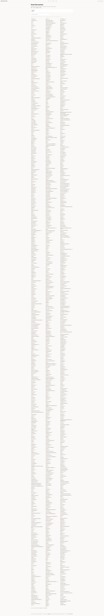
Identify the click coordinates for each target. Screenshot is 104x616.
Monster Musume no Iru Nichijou (50, 364)
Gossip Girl (32, 583)
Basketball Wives (33, 170)
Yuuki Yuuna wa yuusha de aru (64, 591)
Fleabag (32, 494)
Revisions (47, 603)
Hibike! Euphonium (48, 63)
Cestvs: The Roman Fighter (35, 267)
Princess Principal (48, 546)
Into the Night (48, 126)
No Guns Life (47, 429)
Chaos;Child (32, 268)
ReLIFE (47, 596)
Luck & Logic (47, 268)
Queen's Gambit (48, 566)
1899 (32, 21)
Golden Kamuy (33, 581)
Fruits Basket (33, 519)
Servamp (61, 93)
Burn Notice (33, 253)
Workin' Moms (62, 557)
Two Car (61, 477)
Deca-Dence (33, 366)
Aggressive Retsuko (34, 52)
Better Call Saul (33, 187)
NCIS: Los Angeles (48, 401)
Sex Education (62, 102)
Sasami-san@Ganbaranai (63, 64)
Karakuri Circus (48, 176)
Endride (32, 441)
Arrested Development (34, 113)
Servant (61, 94)
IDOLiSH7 (47, 107)
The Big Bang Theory (63, 265)
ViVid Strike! (62, 511)
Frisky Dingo (33, 515)
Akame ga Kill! (33, 67)
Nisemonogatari (48, 428)
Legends (47, 229)
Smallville (61, 142)
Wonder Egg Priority (63, 552)
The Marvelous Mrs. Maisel (64, 334)
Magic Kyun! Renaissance (49, 287)
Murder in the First (48, 374)
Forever (32, 500)
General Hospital (33, 550)
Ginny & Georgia (33, 561)
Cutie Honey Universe (34, 326)
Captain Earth (33, 260)
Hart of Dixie (47, 39)
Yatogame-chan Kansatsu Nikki (64, 569)
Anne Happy (33, 101)
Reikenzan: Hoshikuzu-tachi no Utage (51, 593)
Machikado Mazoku (48, 276)
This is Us (61, 412)
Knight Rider (47, 204)
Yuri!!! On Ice (62, 590)
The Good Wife (62, 304)
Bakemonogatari (33, 153)
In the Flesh (47, 117)
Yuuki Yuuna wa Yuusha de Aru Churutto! (66, 592)
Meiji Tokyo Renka (48, 328)
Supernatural (62, 218)
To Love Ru (61, 423)
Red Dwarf (47, 589)
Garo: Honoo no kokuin (34, 541)
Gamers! (32, 538)
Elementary (32, 437)
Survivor (61, 221)
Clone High (32, 290)
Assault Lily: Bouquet (34, 124)
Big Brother (32, 191)
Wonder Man (62, 553)
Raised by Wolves (48, 570)
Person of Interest (48, 512)
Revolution (47, 604)
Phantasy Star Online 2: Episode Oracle (51, 516)
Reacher (47, 582)
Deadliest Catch (33, 360)
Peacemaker (47, 501)
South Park (61, 157)
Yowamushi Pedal (62, 583)
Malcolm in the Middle (49, 298)
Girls (31, 564)
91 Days (32, 36)
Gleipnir (32, 572)
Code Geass (32, 292)
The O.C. (61, 351)
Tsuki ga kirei (62, 465)
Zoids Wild (61, 603)
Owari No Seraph (48, 483)
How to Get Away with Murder (50, 96)
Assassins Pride (33, 123)
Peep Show (47, 505)
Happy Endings (48, 35)
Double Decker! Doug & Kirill (35, 410)
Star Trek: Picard (62, 182)
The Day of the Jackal (63, 283)
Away (32, 134)
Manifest (47, 305)
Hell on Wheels (48, 55)
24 (31, 28)
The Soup (61, 381)
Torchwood (61, 442)
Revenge (47, 600)
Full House (32, 521)
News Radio (47, 414)
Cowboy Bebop (33, 317)
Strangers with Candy (63, 202)
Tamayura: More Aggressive (64, 235)
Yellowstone (62, 572)
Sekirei (61, 86)
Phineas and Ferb (48, 520)
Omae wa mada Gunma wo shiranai (51, 452)
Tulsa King (61, 472)
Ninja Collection (48, 421)
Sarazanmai (61, 63)
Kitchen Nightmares (48, 202)
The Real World (62, 366)
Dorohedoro (33, 408)
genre (37, 7)
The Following (62, 292)
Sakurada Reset (62, 52)
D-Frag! (32, 329)
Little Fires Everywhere (49, 240)
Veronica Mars (62, 504)
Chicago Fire (33, 273)
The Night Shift (62, 350)
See (60, 79)
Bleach (32, 211)
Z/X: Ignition (62, 598)
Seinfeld (61, 82)
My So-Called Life (48, 383)
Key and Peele (48, 192)
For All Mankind (33, 499)
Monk (46, 362)
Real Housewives (48, 584)
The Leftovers (62, 327)
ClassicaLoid (33, 284)
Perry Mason (47, 510)
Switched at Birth (62, 225)
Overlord (47, 482)
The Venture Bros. (62, 395)
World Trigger (62, 558)
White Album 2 (62, 537)
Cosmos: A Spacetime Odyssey (35, 311)
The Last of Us (62, 322)
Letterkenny (47, 233)
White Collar (62, 538)
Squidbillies (61, 171)
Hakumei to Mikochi (48, 24)
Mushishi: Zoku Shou (49, 379)
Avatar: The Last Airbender (35, 130)
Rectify (47, 588)
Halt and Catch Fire (48, 25)
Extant (32, 457)
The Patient (61, 358)
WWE (61, 560)
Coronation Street (33, 310)
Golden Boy (32, 580)
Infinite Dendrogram (48, 122)
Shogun (61, 121)
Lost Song (47, 253)
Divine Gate (32, 397)
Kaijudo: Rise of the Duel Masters (50, 168)
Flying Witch (33, 498)
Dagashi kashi (33, 333)
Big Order (32, 195)
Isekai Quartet (48, 139)
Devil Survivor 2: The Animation (35, 379)
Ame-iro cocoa (33, 85)
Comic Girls (32, 299)
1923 (32, 24)
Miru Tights (47, 343)
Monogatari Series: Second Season (50, 363)
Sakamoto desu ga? (63, 47)
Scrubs (61, 76)
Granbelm (32, 587)
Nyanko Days (47, 441)
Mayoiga (47, 324)
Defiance (32, 367)
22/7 (32, 27)
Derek (32, 375)
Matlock (47, 321)
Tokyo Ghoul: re (62, 431)
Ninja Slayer (47, 422)
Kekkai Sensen (48, 183)
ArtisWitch (32, 119)
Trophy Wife (62, 457)
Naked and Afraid (48, 389)
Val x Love (61, 497)
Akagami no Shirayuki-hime (35, 66)
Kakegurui (47, 169)
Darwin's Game (33, 356)
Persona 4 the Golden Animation (50, 513)
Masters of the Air (48, 320)
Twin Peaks (61, 474)
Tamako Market (62, 234)
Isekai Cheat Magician (49, 136)
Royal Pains (61, 35)
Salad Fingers (62, 56)
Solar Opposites (62, 148)
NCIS (46, 400)
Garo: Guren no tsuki (34, 539)
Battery (32, 173)
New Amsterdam (48, 410)
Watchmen (61, 527)
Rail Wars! (47, 569)
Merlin (47, 329)
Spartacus (61, 164)
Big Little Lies (33, 192)
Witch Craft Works (62, 546)
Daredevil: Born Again (34, 349)
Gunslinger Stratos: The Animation (36, 599)
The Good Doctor (62, 302)
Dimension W (33, 391)
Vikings (61, 507)
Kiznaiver (47, 203)
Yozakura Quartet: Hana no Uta (64, 584)
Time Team (61, 418)
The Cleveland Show (63, 276)
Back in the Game (33, 147)
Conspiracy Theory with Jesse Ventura (36, 303)
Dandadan (32, 345)
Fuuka (32, 530)
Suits (61, 211)
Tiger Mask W (62, 415)
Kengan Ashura (48, 187)
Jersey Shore (47, 149)
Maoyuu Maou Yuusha (49, 306)
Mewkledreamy (48, 332)
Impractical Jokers (48, 114)
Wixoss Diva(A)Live (63, 549)
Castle (32, 264)
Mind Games (47, 339)
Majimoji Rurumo (48, 291)
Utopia (61, 496)
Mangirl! (47, 301)
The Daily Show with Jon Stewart (64, 281)
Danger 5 (32, 347)
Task (60, 238)
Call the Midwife (33, 257)
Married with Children (49, 310)
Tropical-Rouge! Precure (63, 458)
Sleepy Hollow (62, 137)
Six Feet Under (62, 133)
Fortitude (32, 502)
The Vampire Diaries (63, 393)
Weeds (61, 531)
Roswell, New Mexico (63, 33)
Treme (61, 451)
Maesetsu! (47, 284)
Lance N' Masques (48, 219)
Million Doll (47, 337)
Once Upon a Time (48, 455)
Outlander (47, 481)
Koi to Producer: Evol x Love (50, 207)
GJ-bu (32, 568)
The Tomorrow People (63, 388)
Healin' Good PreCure (49, 48)
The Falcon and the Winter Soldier (65, 288)
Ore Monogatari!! (48, 471)
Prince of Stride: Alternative (49, 544)
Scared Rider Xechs (63, 68)
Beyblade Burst (33, 189)
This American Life (62, 411)
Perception (47, 508)
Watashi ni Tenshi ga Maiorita (64, 526)
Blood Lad (32, 214)
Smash (61, 144)
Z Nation (61, 595)
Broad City (32, 242)
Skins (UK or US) (62, 136)
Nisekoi (47, 426)
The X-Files (61, 408)
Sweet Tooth (62, 223)
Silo (60, 130)
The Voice (61, 396)
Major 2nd (47, 294)
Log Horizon (47, 242)
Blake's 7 (32, 208)
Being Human (33, 181)
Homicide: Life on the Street (49, 81)
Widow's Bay (62, 542)
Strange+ (61, 199)
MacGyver (47, 275)
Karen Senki (47, 177)
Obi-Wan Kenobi (48, 444)
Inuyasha (47, 129)
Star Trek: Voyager (62, 187)
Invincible (47, 133)
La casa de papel (48, 218)
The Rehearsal (62, 368)
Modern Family (48, 356)
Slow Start (61, 141)
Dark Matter (33, 353)
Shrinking (61, 126)
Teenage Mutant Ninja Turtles (64, 243)
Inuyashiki (47, 130)
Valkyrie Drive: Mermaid (63, 499)
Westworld (61, 533)
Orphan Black (48, 475)
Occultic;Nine (47, 445)
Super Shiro (61, 215)
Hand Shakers (48, 29)
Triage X (61, 453)
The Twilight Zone (62, 389)
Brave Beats (33, 233)
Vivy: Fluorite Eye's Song (63, 514)
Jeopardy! (47, 146)
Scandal (61, 67)
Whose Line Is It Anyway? (63, 541)
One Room (47, 460)
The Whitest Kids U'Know (63, 403)
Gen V (32, 549)
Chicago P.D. (33, 275)
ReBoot (47, 586)
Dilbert (32, 390)
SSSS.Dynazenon (62, 172)
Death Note (32, 363)
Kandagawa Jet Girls (48, 172)
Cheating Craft (33, 272)
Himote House (48, 72)
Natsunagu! (47, 398)
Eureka (32, 451)
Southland (61, 159)
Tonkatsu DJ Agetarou (63, 436)
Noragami (47, 436)
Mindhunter (47, 340)
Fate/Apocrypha (33, 479)
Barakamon (32, 165)
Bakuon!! (32, 157)
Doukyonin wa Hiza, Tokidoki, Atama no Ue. (37, 412)
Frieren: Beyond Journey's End (35, 513)
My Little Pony (48, 381)
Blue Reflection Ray (34, 218)
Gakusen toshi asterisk (34, 534)
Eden (32, 434)
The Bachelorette (62, 262)
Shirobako (61, 117)
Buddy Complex (33, 248)
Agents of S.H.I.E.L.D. (34, 51)
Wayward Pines (62, 529)
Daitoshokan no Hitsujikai (34, 336)
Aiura (32, 63)
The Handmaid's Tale (63, 310)
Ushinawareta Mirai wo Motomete (65, 493)
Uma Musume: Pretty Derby (64, 481)
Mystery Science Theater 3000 (50, 385)
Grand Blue (32, 588)
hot (31, 7)
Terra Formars (62, 245)
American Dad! (33, 89)
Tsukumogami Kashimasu (63, 469)
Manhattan (47, 302)
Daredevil (32, 348)
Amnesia (32, 92)
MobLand (47, 355)
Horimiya (47, 83)
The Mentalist (62, 335)
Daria (32, 351)
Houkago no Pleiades (49, 87)
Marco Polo (47, 309)
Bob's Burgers (33, 222)
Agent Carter (33, 50)
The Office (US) (62, 354)
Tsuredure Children (63, 470)
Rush (61, 40)
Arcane (32, 111)
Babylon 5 (32, 143)
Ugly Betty (61, 480)
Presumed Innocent (48, 539)
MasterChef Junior (48, 317)
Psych (46, 551)
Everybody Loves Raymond (35, 453)
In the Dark (47, 115)
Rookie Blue (62, 31)
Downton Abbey (33, 414)
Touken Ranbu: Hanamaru (64, 446)
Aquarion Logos (33, 109)
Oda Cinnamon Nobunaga (49, 447)
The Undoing (62, 392)
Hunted (47, 102)
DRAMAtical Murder (34, 421)
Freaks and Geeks (33, 506)
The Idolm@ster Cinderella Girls (64, 311)
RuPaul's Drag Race (63, 39)
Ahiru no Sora (33, 54)
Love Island (47, 259)
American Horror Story (34, 90)
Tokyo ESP (61, 428)
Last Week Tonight (48, 225)
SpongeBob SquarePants (63, 168)
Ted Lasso (61, 239)
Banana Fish (33, 158)
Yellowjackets (62, 571)
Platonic (47, 527)
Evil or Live (32, 455)
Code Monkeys (33, 294)
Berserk (32, 185)
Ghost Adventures (33, 554)
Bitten (32, 196)
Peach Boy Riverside (48, 502)
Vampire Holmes (62, 500)
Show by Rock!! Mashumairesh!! (64, 125)
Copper (32, 309)
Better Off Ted (33, 188)
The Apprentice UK (62, 258)
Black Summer (33, 206)
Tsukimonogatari (62, 466)
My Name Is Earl (48, 382)
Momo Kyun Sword (48, 359)
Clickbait (32, 287)
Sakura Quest (62, 50)
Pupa (46, 558)
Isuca (46, 142)
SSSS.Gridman (62, 174)
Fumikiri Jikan (33, 525)
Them (61, 410)
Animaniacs (32, 100)
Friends (32, 511)
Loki (46, 244)
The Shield (61, 376)
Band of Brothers (33, 161)
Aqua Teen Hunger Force (34, 108)
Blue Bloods (33, 215)
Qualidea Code (48, 562)
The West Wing (62, 399)
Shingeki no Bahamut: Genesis (64, 114)
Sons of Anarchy (62, 152)
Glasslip (32, 569)
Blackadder (32, 207)
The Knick (61, 318)
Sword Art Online (62, 226)
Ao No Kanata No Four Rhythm (35, 105)
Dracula (32, 417)
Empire (32, 440)
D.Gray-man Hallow (34, 330)
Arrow (32, 115)
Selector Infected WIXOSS (63, 87)
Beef (31, 180)
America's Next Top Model (35, 88)
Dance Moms (33, 340)
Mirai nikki (47, 341)
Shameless (61, 106)
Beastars (32, 176)
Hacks (32, 604)
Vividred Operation (63, 512)
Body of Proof (33, 223)
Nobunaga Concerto (48, 432)
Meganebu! (47, 326)
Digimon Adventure (34, 389)
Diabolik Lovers (33, 385)
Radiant (47, 567)
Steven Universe (62, 198)
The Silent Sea (62, 377)
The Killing (61, 315)
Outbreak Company (48, 479)
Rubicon (61, 36)
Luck (46, 267)
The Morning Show (63, 342)
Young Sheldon (62, 579)
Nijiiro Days (47, 418)
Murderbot (47, 375)
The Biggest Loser (62, 266)
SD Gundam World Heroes (64, 78)
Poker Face (47, 532)
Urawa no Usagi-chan (63, 491)
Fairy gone (32, 464)
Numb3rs (47, 437)
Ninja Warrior (47, 424)
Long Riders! (47, 245)
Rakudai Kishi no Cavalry (49, 573)
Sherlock (61, 110)
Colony (32, 295)
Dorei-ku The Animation (34, 406)
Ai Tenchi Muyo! (33, 58)
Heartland (47, 49)
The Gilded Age (62, 295)
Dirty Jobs (32, 393)
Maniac (47, 303)
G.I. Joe (32, 531)
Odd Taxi (47, 448)
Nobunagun (47, 433)
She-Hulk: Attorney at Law (64, 109)
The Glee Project (62, 296)
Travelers (61, 450)
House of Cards (48, 91)
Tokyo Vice (61, 435)
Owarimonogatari (48, 485)
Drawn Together (33, 422)
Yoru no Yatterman (62, 573)
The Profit (61, 365)
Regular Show (48, 592)
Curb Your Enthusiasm (34, 325)
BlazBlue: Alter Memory (34, 210)
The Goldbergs (62, 299)
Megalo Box (47, 325)
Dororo (32, 409)
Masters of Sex (48, 318)
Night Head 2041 (48, 417)
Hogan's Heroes (48, 75)
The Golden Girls (62, 300)
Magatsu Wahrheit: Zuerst (49, 286)
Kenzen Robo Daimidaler (49, 191)
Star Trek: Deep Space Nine (64, 179)
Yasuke (61, 568)
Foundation (32, 503)
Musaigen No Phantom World (50, 378)
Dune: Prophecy (33, 426)
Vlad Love (61, 515)
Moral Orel (47, 367)
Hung (46, 100)
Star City (61, 176)
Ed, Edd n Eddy (33, 433)
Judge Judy (47, 158)
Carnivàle (32, 261)
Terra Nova (61, 246)
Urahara (61, 488)
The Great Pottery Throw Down (64, 307)
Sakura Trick (62, 51)
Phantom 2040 (48, 517)
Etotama (32, 448)
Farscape (32, 476)
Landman (47, 221)
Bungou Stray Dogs (34, 250)
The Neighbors (62, 346)
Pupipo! (47, 559)
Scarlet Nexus (62, 70)
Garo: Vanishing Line (34, 542)
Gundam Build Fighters (34, 598)
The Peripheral (62, 361)
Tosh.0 (61, 443)
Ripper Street (62, 24)
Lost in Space (47, 252)
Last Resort (47, 223)
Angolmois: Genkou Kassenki (35, 97)
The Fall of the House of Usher (64, 291)
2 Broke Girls (33, 25)
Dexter (32, 383)
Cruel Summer (33, 322)
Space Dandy (62, 160)
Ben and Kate (33, 184)
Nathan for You (48, 397)
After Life (32, 47)
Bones (32, 227)
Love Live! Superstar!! (49, 263)
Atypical (32, 128)
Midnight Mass (48, 333)
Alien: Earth (32, 77)
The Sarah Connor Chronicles (64, 374)
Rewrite (47, 605)
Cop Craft (32, 306)
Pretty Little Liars (48, 540)
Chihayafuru (33, 276)
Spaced (61, 163)
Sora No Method (62, 153)
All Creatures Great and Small (35, 78)
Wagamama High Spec (63, 518)
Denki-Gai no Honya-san (34, 371)
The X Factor (62, 407)
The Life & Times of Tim (63, 330)
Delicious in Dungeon (34, 370)
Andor (32, 93)
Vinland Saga (62, 508)
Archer (32, 112)
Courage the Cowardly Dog (35, 314)
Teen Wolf (61, 242)
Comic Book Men (33, 298)
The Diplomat (62, 284)
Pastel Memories (48, 497)
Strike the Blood (62, 205)
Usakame (61, 492)
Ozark (46, 487)
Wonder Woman (62, 554)
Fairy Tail (32, 468)
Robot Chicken (62, 27)
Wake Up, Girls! (62, 522)
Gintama (32, 562)
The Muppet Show (62, 343)
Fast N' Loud (33, 477)
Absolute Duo (33, 40)
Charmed (32, 271)
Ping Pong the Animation (49, 523)
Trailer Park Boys (62, 447)
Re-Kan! (47, 577)
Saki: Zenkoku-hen (62, 48)
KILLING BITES (48, 196)
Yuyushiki (61, 594)
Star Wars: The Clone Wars (64, 191)
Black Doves (33, 200)
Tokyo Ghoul (62, 430)
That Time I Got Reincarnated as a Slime (65, 249)
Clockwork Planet (33, 288)
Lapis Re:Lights (48, 222)
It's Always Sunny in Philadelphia (50, 143)
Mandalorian (47, 299)
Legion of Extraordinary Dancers (50, 230)
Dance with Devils (33, 341)
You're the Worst (62, 576)
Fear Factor (32, 488)
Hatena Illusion (48, 44)
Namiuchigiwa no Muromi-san (50, 390)
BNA (31, 219)
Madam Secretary (48, 280)
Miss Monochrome (48, 345)
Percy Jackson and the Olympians (50, 509)
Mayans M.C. (47, 322)
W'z (60, 516)
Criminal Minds (33, 318)
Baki (31, 154)
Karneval (47, 179)
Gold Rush (32, 579)
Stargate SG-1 (62, 195)
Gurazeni (32, 600)
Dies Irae (32, 386)
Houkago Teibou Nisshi (49, 88)
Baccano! (32, 145)
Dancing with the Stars (34, 344)
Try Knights (61, 462)
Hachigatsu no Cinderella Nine (35, 603)
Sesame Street (62, 97)
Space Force (62, 161)
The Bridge (61, 272)
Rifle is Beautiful (62, 20)
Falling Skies (33, 469)
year (40, 7)
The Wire (61, 404)
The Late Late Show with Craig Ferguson (65, 325)
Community (32, 302)
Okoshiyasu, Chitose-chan (49, 451)
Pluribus (47, 531)
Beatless (32, 177)
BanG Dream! (33, 162)
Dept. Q (32, 374)
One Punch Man (48, 459)
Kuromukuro (47, 215)
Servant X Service (62, 95)
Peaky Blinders (48, 504)
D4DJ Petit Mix (33, 332)
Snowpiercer (62, 145)
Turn (61, 473)
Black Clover (33, 199)
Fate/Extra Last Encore (34, 480)
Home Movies (48, 77)
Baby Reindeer (33, 139)
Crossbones (32, 321)
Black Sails (32, 204)
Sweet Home (62, 222)
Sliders (61, 138)
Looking (47, 248)
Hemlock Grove (48, 59)
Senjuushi (61, 90)
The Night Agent (62, 349)
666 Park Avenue (33, 33)
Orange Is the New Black (49, 470)
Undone (61, 485)
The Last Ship (62, 323)
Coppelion (32, 307)
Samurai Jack (62, 60)
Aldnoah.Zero (33, 74)
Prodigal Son (47, 548)
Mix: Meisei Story (48, 351)
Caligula (32, 256)
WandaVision (62, 523)
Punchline (47, 555)
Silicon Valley (62, 129)
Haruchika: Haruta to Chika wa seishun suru (52, 40)
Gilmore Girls (33, 560)
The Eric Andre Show (63, 285)
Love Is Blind (47, 257)
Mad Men (47, 279)
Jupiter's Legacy (48, 161)
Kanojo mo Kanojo (48, 173)
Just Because (47, 164)
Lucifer (47, 265)
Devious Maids (33, 382)
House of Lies (47, 92)
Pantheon (47, 490)
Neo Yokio (47, 404)
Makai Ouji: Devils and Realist (50, 295)
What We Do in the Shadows (64, 535)
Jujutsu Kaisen (48, 160)
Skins (61, 134)
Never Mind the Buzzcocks (49, 409)
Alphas (32, 81)
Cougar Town (33, 313)
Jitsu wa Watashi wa (48, 154)
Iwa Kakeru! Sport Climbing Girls (50, 145)
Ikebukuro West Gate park (49, 111)
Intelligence (47, 125)
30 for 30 (32, 31)
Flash (32, 491)
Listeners (47, 238)
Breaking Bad (33, 237)
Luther (47, 271)
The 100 (61, 250)
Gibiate (32, 557)
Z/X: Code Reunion (62, 596)
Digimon (32, 387)
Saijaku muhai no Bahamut (64, 43)
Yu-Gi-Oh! (61, 587)
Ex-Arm (32, 456)
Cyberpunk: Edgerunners (34, 328)
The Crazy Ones (62, 277)
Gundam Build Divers (34, 596)
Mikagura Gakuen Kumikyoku (50, 336)
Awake (32, 132)
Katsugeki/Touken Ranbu (49, 180)
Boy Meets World (33, 231)
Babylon (32, 142)
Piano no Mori (48, 521)
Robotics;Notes (62, 28)
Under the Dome (62, 484)
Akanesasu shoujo (33, 69)
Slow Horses (62, 140)
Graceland (32, 585)
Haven (46, 45)
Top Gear (61, 439)
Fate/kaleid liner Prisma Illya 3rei (35, 484)
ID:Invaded (47, 106)
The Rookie (61, 372)
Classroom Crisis (33, 286)
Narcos (47, 393)
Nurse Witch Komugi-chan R (50, 440)
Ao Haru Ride (33, 104)
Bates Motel (33, 172)
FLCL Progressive (33, 492)
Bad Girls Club (33, 150)
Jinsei (46, 153)
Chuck (32, 279)
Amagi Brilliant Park (34, 82)
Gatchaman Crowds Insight (35, 545)
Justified (47, 165)
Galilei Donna (33, 535)
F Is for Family (33, 459)
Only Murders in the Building (50, 467)
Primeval (47, 543)
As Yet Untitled (33, 120)
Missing (47, 347)
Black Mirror (33, 203)
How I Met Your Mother (49, 95)
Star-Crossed (62, 194)
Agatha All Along (33, 48)
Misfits (47, 344)
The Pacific (61, 357)
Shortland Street (62, 122)
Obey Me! (47, 443)
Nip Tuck (47, 425)
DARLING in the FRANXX (34, 355)
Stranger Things (62, 201)
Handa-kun (47, 31)
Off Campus (47, 449)
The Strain (61, 384)
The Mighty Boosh (62, 339)
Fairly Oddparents (33, 463)
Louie (46, 256)
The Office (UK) (62, 353)
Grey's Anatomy (33, 592)
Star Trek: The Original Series (64, 186)
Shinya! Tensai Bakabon (63, 115)
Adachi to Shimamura (34, 43)
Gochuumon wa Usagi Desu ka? (35, 576)
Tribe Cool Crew (62, 454)
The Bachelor (62, 261)
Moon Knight (47, 366)
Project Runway (48, 550)
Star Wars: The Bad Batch (63, 190)
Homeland (47, 80)
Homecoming (48, 79)
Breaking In (32, 238)
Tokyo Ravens (62, 432)
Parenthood (47, 493)
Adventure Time (33, 44)
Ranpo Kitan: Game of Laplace (50, 574)
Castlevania (32, 265)
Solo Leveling (62, 149)
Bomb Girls (32, 226)
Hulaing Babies (48, 98)
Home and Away (48, 76)
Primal (47, 542)
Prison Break (47, 547)
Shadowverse (62, 105)
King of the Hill (48, 199)
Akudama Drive (33, 71)
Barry (32, 168)
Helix (46, 53)
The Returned (62, 370)
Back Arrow (32, 146)
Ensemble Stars (33, 444)
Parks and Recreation (49, 494)
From (32, 517)
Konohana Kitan (48, 211)
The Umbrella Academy (63, 391)
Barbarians (32, 166)
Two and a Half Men (63, 476)
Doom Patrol (33, 405)
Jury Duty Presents (48, 162)
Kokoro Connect (48, 210)
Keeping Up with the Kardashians (50, 181)
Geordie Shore (33, 553)
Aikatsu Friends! (33, 59)
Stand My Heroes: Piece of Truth (64, 175)
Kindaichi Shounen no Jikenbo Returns (51, 198)
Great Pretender (33, 591)
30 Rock (32, 32)
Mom (46, 358)
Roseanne (61, 32)
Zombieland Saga (62, 604)
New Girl (47, 413)
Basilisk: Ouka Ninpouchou (35, 169)
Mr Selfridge (47, 370)
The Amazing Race (62, 254)
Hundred (47, 99)
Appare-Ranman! (33, 107)
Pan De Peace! (48, 489)
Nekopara (47, 402)
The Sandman (62, 373)
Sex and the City (62, 101)
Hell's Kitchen (47, 56)
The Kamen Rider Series (63, 314)
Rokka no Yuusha (62, 29)
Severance (61, 98)
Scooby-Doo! (62, 75)
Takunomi (61, 231)
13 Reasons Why (33, 20)
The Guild (61, 308)
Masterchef (47, 314)
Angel (32, 96)
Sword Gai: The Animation (64, 230)
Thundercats (62, 414)
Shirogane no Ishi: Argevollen (64, 118)
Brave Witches (33, 234)
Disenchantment (33, 394)
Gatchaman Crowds (34, 543)
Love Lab (47, 260)
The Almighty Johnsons (63, 253)
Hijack (46, 69)
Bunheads (32, 252)
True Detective (62, 461)
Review (47, 601)
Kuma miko (47, 214)
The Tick (61, 387)
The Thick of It (62, 385)
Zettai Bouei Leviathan (63, 599)
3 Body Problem (33, 29)
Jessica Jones (47, 150)
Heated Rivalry (48, 51)
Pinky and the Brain (48, 524)
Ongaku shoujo (48, 463)
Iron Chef (47, 134)
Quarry (47, 565)
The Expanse (62, 287)
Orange (47, 468)
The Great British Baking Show (64, 306)
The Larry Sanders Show (63, 319)
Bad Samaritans (33, 151)
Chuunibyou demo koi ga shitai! (35, 280)
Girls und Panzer (33, 565)
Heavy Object (47, 52)
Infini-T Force (47, 121)
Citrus (32, 283)
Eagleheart (32, 429)
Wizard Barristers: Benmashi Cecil (65, 550)
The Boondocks (62, 269)
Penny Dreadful (48, 506)
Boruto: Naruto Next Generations (35, 230)
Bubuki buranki (33, 246)
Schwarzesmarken (62, 74)
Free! (32, 507)
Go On (32, 573)
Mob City (47, 352)
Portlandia (47, 536)
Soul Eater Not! (62, 156)
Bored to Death (33, 229)
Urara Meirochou (62, 489)
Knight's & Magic (48, 206)
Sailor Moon (62, 44)
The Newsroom (62, 347)
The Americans (62, 257)
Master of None (48, 313)
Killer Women (47, 195)
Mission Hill (47, 348)
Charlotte (32, 269)
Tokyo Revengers (62, 434)
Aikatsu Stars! (33, 62)
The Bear (61, 264)
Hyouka (47, 103)
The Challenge (62, 273)
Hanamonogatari (48, 27)
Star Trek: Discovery (63, 180)
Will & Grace (62, 545)
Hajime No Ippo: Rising (49, 20)
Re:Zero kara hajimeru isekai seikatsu (51, 581)
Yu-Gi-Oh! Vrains (62, 588)
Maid (46, 290)
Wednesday (61, 530)
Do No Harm (33, 398)
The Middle (61, 338)
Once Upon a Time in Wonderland (50, 456)
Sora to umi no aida (63, 155)
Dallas (32, 337)
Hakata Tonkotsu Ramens (49, 21)
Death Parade (33, 364)
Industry (47, 119)
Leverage (47, 234)
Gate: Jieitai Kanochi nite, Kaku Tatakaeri (36, 546)
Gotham (32, 584)
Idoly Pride (47, 110)
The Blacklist (62, 268)
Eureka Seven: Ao (33, 452)
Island (46, 141)
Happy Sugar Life (48, 36)
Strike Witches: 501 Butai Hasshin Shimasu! (66, 206)
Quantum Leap (48, 563)
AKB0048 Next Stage (34, 70)
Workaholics (62, 556)
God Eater (32, 577)
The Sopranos (62, 380)
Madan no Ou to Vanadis (49, 282)
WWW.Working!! (62, 561)
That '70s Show (62, 247)
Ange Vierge (33, 94)
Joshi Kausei (47, 157)
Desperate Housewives (34, 378)
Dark (32, 352)
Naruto (47, 394)
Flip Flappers (33, 496)
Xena (61, 564)
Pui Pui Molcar (48, 554)
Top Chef (61, 438)
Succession (61, 210)
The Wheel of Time (62, 400)
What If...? (61, 534)
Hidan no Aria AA (48, 64)
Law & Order (47, 226)
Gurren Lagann (33, 602)
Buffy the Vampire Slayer (34, 249)
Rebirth (47, 585)
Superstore (61, 219)
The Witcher (62, 406)
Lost (46, 249)
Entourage (32, 445)
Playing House (48, 528)
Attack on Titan (33, 127)
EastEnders (32, 432)
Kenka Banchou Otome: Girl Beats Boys (51, 188)
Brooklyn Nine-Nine (34, 245)
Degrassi (32, 368)
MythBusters (47, 386)
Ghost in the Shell (33, 556)
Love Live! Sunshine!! (49, 261)
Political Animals (48, 535)
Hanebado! (47, 32)
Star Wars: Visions (62, 193)
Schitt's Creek (62, 72)
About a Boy (33, 39)
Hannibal (47, 33)
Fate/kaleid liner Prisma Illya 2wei (36, 483)
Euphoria (32, 449)
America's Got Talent (34, 86)
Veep (61, 503)
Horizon (47, 84)
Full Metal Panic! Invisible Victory (35, 522)
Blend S (32, 212)
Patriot (47, 498)
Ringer (61, 21)
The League (61, 326)
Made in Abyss (48, 283)
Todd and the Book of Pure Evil (64, 424)
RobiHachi (61, 25)
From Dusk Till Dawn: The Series (35, 518)
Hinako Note (47, 73)
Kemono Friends (48, 184)
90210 (32, 35)
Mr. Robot (47, 371)
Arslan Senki (33, 116)
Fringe (32, 514)
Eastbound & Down (34, 430)
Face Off (32, 460)
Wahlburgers (62, 519)
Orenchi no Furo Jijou (49, 474)
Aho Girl (32, 55)
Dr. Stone (32, 415)
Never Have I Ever (48, 407)
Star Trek (61, 178)
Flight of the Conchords (34, 495)
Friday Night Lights (34, 510)
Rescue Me (47, 597)
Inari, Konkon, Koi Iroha (49, 118)
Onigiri (47, 464)
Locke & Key (47, 241)
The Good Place (62, 303)
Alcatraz (32, 73)
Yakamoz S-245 (62, 565)
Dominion (32, 402)
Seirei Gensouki (62, 83)
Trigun (61, 455)
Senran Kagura (62, 91)
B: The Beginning (33, 138)
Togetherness (62, 427)
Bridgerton (32, 241)
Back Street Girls (33, 149)
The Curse (61, 280)
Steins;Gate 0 (62, 197)
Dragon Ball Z (33, 418)
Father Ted (32, 487)
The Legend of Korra (63, 329)
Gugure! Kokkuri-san (34, 595)
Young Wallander (62, 580)
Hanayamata (47, 28)
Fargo (32, 475)
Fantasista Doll (33, 473)
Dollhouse (32, 401)
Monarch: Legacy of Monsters (50, 360)
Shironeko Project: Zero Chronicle (65, 119)
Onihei (47, 466)
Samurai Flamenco (62, 59)
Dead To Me (33, 359)
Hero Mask (47, 60)
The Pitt (61, 362)
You (60, 575)
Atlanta (32, 126)
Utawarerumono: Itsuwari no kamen (65, 495)
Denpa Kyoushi (33, 372)
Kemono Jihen (48, 185)
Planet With (47, 525)
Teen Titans (61, 241)
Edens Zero (32, 436)
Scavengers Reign (62, 71)
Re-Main (47, 578)
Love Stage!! (47, 264)
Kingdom (47, 200)
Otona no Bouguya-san (49, 478)
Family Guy (32, 472)
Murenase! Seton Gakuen (49, 377)
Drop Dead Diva (33, 425)
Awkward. (32, 135)
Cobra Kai (32, 291)
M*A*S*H (47, 272)
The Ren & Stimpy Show (63, 369)
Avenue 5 (32, 131)
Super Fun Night (62, 214)
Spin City (61, 167)
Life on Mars (47, 237)
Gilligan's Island (33, 558)
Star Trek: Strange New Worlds (64, 183)
